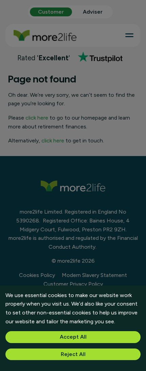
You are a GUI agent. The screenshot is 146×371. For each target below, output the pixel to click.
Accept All (73, 337)
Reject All (73, 354)
